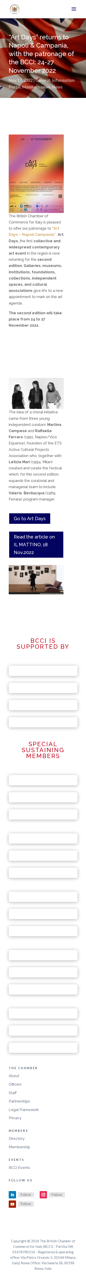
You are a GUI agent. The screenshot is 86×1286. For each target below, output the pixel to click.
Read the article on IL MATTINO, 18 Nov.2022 (34, 544)
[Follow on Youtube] (12, 1204)
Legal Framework (24, 1110)
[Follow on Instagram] (43, 1194)
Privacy (15, 1118)
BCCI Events (19, 1167)
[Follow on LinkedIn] (12, 1194)
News (57, 86)
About (14, 1076)
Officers (15, 1084)
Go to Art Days (30, 518)
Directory (17, 1138)
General (42, 80)
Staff (13, 1093)
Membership (19, 1147)
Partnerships (19, 1101)
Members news (36, 86)
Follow (26, 1195)
